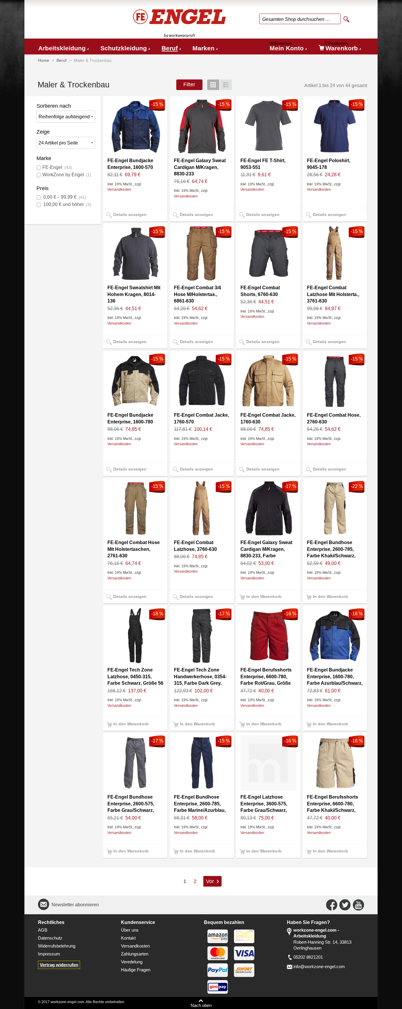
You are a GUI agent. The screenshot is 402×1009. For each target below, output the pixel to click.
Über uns (130, 930)
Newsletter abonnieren (75, 904)
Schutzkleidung (123, 48)
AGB (42, 930)
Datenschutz (50, 938)
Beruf (170, 48)
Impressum (49, 954)
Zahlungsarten (134, 954)
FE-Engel (57, 167)
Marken (203, 48)
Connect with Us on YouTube (358, 904)
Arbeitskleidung (62, 48)
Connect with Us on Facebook (331, 904)
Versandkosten (119, 189)
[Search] (346, 19)
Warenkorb (341, 47)
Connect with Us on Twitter (344, 904)
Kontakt (128, 938)
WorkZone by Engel (66, 174)
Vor (210, 881)
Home (43, 60)
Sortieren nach (53, 106)
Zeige (43, 132)
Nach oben (201, 1005)
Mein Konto (287, 47)
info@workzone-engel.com (319, 966)
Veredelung (131, 962)
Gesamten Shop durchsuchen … (296, 19)
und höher (67, 204)
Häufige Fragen (135, 970)
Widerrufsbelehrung (56, 946)
